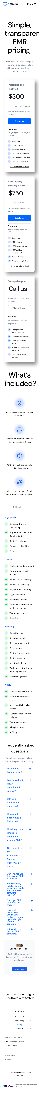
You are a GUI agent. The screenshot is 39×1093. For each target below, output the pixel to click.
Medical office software (13, 1037)
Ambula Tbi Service (11, 1045)
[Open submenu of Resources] (31, 1028)
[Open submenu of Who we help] (31, 1020)
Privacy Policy (9, 1055)
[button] (20, 876)
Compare (8, 1060)
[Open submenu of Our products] (31, 1017)
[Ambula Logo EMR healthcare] (11, 3)
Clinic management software (14, 1041)
